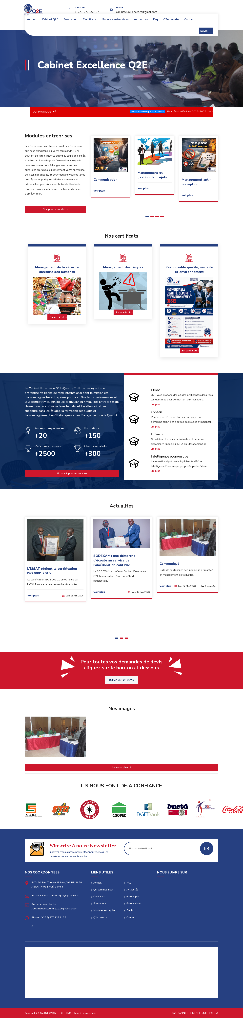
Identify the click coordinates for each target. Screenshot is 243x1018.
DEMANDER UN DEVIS (121, 680)
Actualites (141, 19)
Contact (189, 19)
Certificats (89, 19)
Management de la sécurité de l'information (196, 184)
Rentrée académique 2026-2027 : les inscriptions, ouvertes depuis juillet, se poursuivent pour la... (157, 111)
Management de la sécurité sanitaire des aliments (57, 269)
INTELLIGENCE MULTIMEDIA (200, 1013)
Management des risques (123, 267)
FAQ (128, 882)
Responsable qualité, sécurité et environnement (189, 269)
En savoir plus (58, 317)
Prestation (70, 19)
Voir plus (42, 592)
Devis (129, 910)
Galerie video (134, 903)
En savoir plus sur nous (70, 473)
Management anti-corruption (152, 181)
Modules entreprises (115, 19)
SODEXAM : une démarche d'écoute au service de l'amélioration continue (58, 560)
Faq (155, 19)
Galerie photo (134, 896)
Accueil (32, 19)
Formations (99, 903)
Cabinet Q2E (50, 19)
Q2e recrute (171, 19)
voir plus (99, 188)
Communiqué (113, 563)
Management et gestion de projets (108, 175)
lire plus (155, 404)
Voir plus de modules (55, 209)
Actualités (132, 889)
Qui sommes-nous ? (104, 889)
